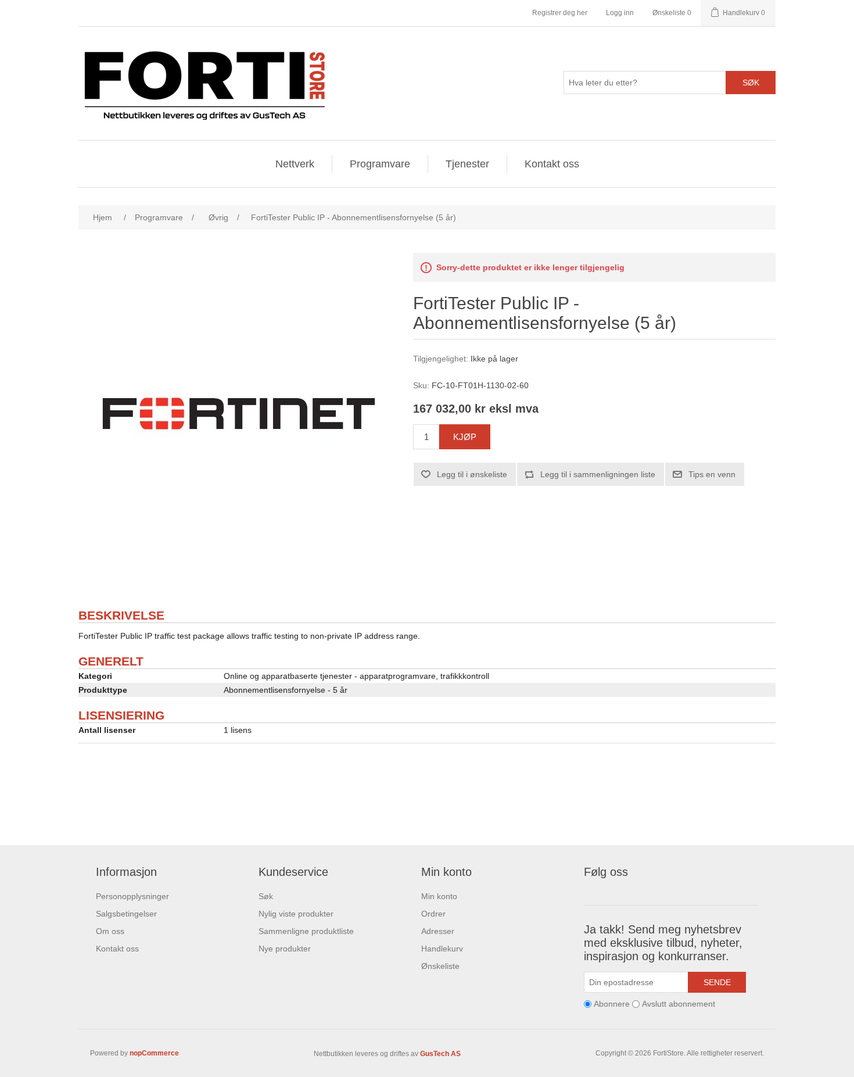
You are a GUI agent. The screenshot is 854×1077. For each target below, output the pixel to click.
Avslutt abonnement (678, 1003)
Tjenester (467, 164)
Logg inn (620, 13)
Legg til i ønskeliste (472, 474)
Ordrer (433, 913)
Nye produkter (285, 948)
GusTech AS (440, 1054)
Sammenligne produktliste (306, 931)
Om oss (110, 931)
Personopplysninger (132, 896)
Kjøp (464, 437)
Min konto (439, 896)
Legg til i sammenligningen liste (597, 474)
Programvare (380, 164)
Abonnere (612, 1003)
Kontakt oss (552, 164)
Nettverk (294, 164)
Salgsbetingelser (126, 913)
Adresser (437, 931)
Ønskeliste (440, 966)
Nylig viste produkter (296, 913)
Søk (750, 82)
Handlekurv (442, 948)
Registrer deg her (559, 13)
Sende (717, 982)
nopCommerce (154, 1053)
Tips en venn (711, 474)
